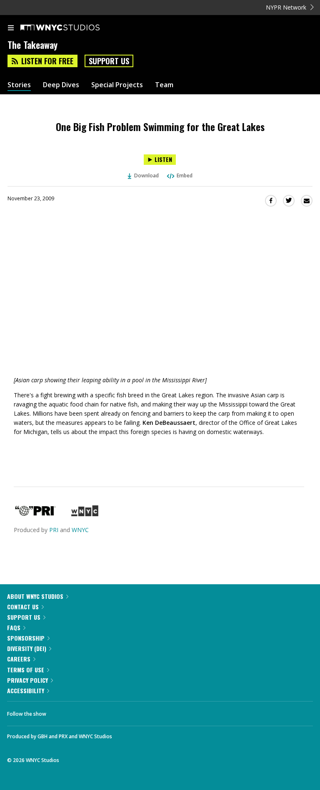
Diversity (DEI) (26, 648)
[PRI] (35, 514)
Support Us (109, 61)
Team (164, 85)
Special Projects (117, 85)
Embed (184, 175)
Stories (19, 85)
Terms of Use (25, 669)
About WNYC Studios (35, 596)
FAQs (13, 627)
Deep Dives (61, 85)
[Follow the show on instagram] (106, 711)
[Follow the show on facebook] (61, 711)
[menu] (11, 28)
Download (146, 175)
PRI (53, 530)
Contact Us (23, 606)
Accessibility (25, 690)
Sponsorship (26, 638)
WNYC (80, 530)
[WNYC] (84, 514)
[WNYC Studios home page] (70, 28)
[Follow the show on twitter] (84, 711)
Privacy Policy (27, 680)
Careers (18, 658)
